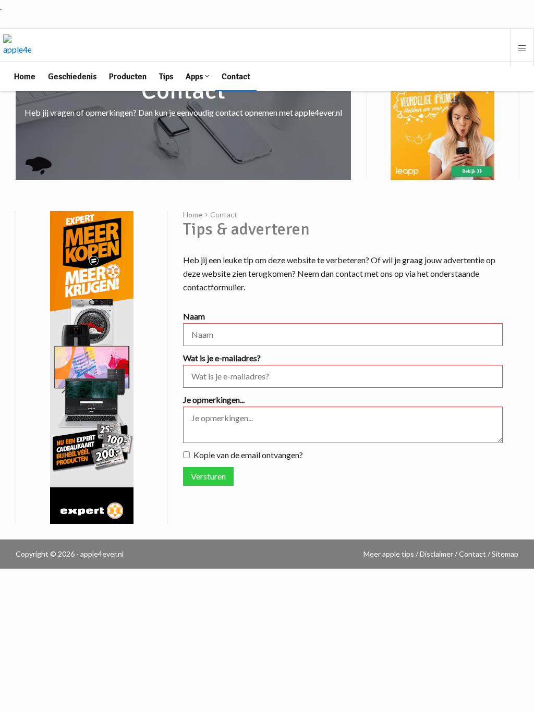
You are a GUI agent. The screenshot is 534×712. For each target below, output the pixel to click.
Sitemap (505, 553)
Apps (195, 76)
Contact (236, 76)
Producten (128, 76)
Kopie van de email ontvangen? (248, 455)
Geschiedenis (72, 76)
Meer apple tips (388, 553)
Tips (166, 76)
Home (24, 76)
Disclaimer (436, 553)
